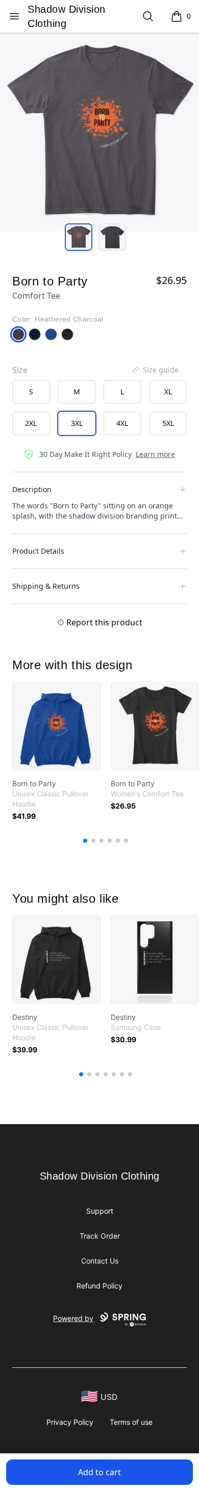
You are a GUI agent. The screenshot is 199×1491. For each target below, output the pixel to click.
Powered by (73, 1318)
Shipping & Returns (46, 586)
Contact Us (99, 1260)
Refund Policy (99, 1285)
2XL (31, 423)
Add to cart (99, 1472)
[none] (155, 370)
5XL (168, 423)
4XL (122, 423)
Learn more (155, 454)
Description (32, 489)
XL (168, 391)
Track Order (100, 1235)
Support (99, 1211)
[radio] (31, 392)
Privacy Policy (69, 1422)
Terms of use (131, 1422)
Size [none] (20, 370)
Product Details (38, 551)
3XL (77, 423)
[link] (56, 726)
